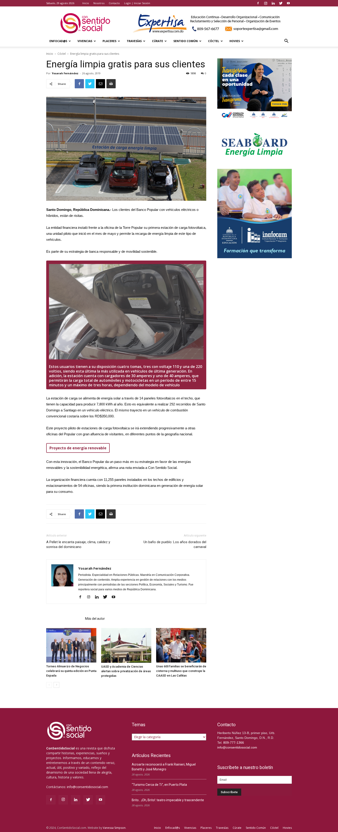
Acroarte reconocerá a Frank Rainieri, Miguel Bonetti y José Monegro (164, 767)
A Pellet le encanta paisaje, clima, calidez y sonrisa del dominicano (78, 544)
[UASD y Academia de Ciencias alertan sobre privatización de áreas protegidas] (126, 645)
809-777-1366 (233, 742)
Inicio (85, 3)
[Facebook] (258, 3)
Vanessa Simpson (114, 828)
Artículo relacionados (64, 618)
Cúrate (157, 41)
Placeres (109, 41)
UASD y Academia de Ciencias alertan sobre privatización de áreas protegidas (126, 671)
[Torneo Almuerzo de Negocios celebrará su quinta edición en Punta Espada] (71, 645)
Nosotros (98, 3)
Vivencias (84, 41)
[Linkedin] (273, 3)
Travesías (134, 41)
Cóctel (213, 41)
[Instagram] (265, 3)
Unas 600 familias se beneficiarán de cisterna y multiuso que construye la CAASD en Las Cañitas (181, 671)
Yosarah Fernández (65, 73)
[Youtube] (288, 3)
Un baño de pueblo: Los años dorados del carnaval (174, 544)
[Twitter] (280, 3)
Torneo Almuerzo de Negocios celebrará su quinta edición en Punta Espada (71, 671)
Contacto (114, 3)
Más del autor (95, 618)
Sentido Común (185, 41)
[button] (286, 41)
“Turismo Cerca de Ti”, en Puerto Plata (159, 784)
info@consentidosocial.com (87, 787)
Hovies (234, 41)
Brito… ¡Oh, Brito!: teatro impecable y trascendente (168, 800)
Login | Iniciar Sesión (137, 3)
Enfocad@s (58, 41)
